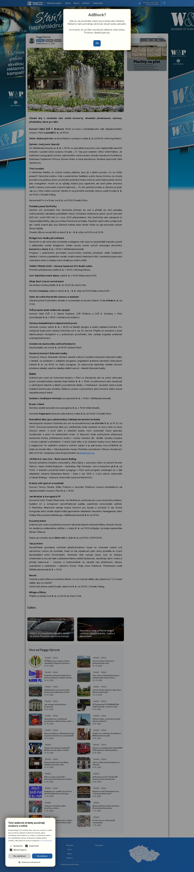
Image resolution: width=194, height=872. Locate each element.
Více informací (46, 841)
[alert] (30, 842)
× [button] (52, 821)
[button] (30, 862)
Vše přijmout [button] (42, 856)
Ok (97, 43)
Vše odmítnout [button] (19, 856)
